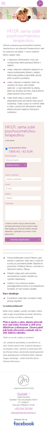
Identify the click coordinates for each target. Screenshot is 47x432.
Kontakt (22, 394)
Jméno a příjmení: (12, 175)
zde (15, 229)
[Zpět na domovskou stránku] (40, 3)
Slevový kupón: (11, 156)
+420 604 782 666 (24, 408)
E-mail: (7, 184)
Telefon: (8, 194)
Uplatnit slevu (12, 165)
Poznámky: (9, 203)
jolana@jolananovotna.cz (23, 412)
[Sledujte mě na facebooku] (23, 422)
